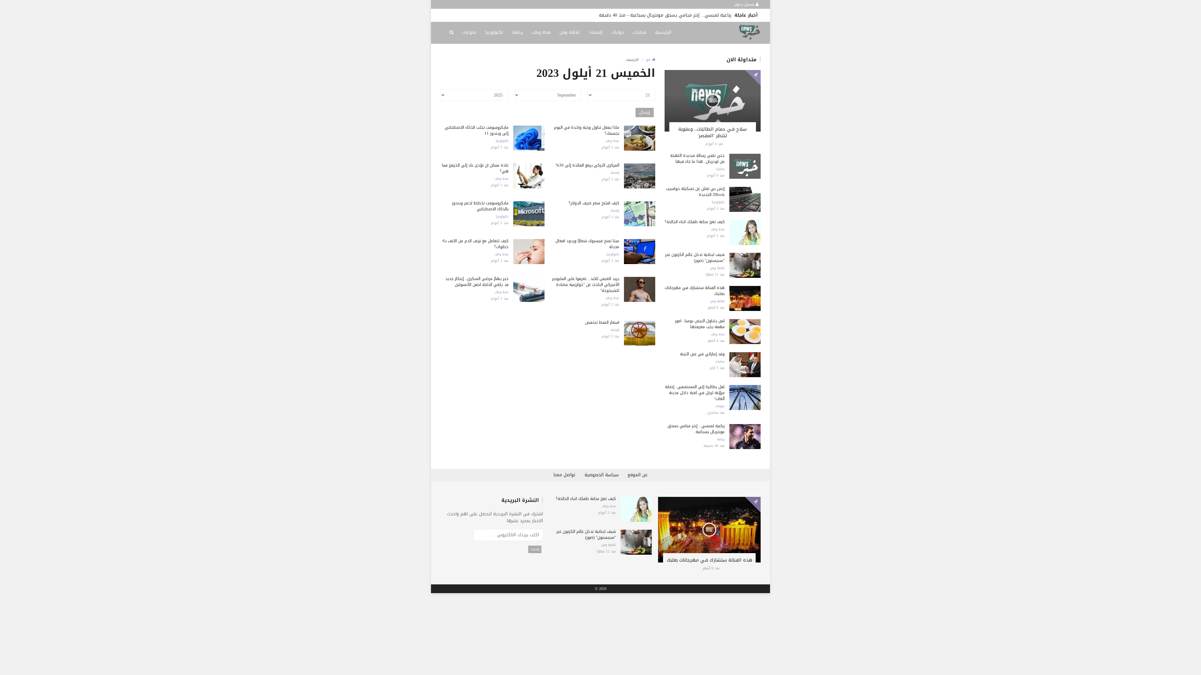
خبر (649, 59)
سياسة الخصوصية (602, 475)
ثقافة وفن (570, 32)
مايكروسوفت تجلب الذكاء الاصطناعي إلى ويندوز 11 (477, 130)
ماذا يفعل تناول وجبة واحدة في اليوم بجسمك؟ (586, 130)
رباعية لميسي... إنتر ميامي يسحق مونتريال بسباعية (680, 15)
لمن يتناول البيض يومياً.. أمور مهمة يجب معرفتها (700, 324)
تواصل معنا (564, 475)
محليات (639, 32)
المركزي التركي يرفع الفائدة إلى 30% (587, 165)
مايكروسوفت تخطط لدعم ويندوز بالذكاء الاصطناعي (480, 206)
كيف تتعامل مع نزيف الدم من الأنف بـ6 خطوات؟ (476, 244)
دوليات (617, 32)
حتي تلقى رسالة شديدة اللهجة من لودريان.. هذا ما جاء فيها (697, 158)
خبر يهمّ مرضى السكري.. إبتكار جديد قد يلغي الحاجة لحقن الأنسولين (477, 281)
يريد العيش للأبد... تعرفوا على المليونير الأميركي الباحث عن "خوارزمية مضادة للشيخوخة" (585, 284)
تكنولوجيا (494, 32)
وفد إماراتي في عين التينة (702, 354)
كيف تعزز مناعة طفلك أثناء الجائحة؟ (695, 222)
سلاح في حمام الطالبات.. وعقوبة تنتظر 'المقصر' (712, 132)
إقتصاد (595, 32)
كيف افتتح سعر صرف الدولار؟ (594, 203)
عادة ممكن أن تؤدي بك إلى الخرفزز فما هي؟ (475, 168)
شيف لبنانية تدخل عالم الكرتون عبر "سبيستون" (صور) (695, 257)
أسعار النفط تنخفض (602, 322)
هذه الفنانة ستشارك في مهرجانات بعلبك (695, 291)
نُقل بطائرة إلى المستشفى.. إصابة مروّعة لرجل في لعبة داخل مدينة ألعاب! (695, 392)
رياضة (517, 32)
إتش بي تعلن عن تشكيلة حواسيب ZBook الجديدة (695, 191)
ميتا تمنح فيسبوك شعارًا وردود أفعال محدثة (587, 244)
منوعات (469, 32)
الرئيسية (663, 32)
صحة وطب (541, 32)
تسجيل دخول (745, 4)
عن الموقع (637, 475)
